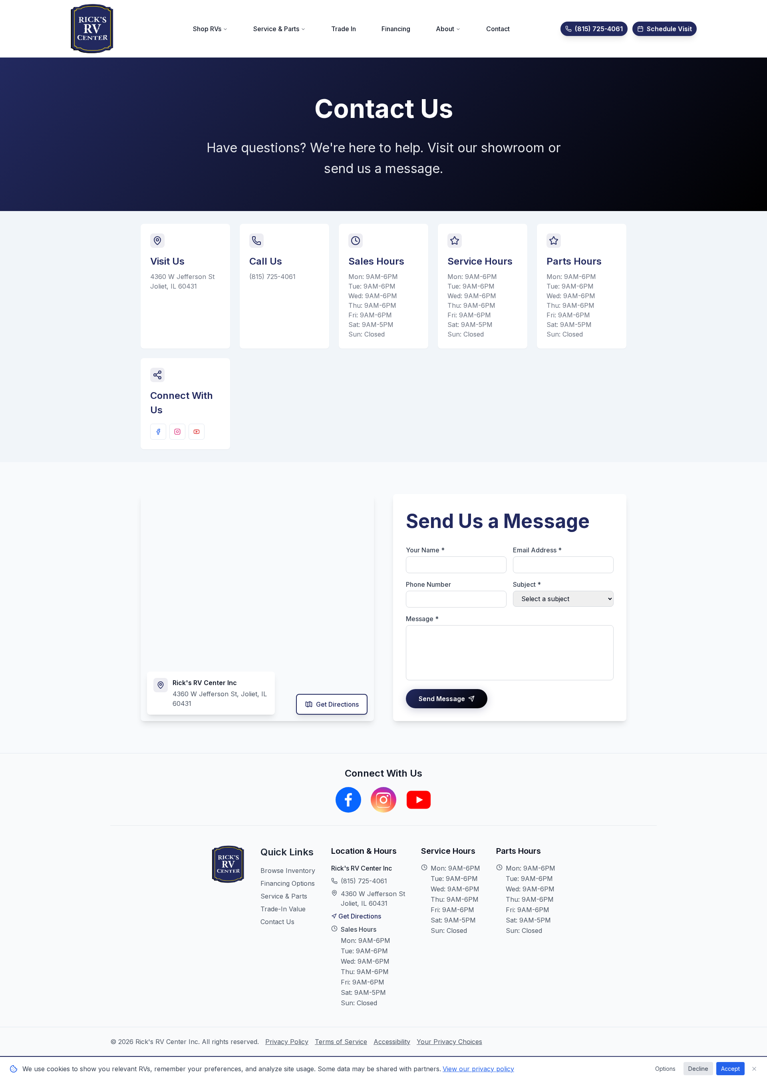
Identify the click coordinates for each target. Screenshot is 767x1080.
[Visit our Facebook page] (158, 432)
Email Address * (537, 550)
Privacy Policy (286, 1042)
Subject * (527, 584)
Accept (730, 1068)
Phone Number (428, 584)
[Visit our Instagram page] (177, 432)
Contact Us (277, 922)
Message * (422, 619)
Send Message (442, 699)
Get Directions (337, 704)
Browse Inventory (287, 871)
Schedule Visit (669, 29)
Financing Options (287, 883)
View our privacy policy (478, 1069)
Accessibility (392, 1042)
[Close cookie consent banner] (754, 1069)
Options (665, 1068)
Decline (698, 1068)
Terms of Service (341, 1042)
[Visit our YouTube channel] (197, 432)
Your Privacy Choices (449, 1042)
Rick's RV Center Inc (361, 868)
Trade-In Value (283, 909)
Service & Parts (283, 896)
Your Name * (425, 550)
